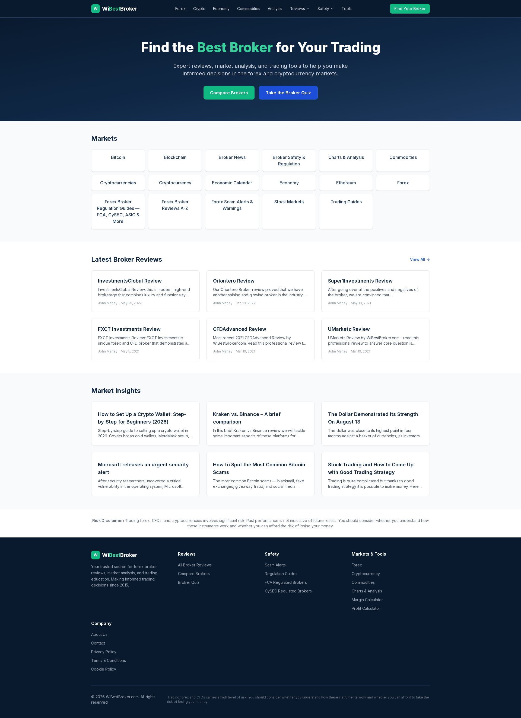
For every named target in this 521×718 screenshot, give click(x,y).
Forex (180, 8)
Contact (98, 643)
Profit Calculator (366, 608)
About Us (99, 634)
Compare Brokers (229, 92)
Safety (323, 8)
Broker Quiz (188, 582)
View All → (420, 259)
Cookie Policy (103, 669)
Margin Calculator (367, 599)
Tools (347, 8)
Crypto (199, 8)
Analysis (275, 8)
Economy (221, 8)
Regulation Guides (281, 573)
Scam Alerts (275, 565)
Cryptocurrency (366, 573)
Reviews (297, 8)
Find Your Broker (409, 8)
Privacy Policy (103, 651)
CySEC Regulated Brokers (288, 591)
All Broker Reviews (195, 565)
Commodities (248, 8)
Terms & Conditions (108, 660)
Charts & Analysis (367, 591)
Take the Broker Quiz (288, 92)
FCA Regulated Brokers (286, 582)
